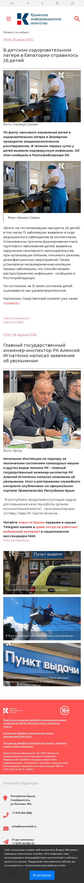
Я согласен (42, 875)
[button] (77, 19)
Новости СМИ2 (13, 322)
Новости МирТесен (16, 318)
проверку (11, 303)
